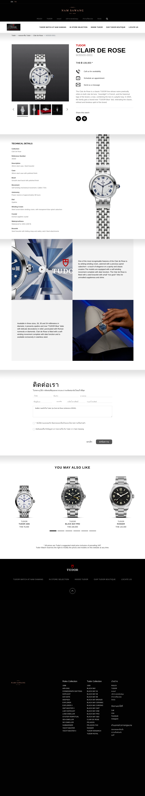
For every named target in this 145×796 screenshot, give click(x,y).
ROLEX (39, 19)
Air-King (66, 688)
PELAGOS (90, 722)
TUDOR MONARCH (94, 731)
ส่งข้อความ (104, 442)
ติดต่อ (99, 19)
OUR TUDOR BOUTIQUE (115, 27)
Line (112, 713)
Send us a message (92, 85)
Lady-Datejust (69, 711)
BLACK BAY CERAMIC (95, 702)
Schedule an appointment (94, 78)
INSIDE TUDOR (97, 27)
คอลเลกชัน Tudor (24, 35)
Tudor (14, 35)
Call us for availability (92, 71)
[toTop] (72, 591)
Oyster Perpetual (71, 717)
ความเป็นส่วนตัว (116, 732)
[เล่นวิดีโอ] (42, 269)
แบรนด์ (59, 19)
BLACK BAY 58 (92, 694)
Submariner (68, 725)
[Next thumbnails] (67, 109)
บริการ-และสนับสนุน (72, 19)
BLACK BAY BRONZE (95, 700)
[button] (42, 269)
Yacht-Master (69, 728)
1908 (64, 685)
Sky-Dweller (68, 722)
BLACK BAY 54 (92, 691)
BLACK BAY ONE (93, 711)
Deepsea (66, 700)
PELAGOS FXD (92, 725)
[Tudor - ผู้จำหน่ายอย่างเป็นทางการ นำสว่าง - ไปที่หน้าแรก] (13, 27)
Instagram (114, 719)
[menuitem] (39, 18)
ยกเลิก (89, 442)
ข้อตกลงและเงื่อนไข (117, 729)
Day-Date (66, 697)
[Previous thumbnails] (13, 109)
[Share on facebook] (78, 118)
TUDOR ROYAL (92, 734)
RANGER (90, 728)
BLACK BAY (91, 688)
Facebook (114, 716)
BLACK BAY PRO (93, 714)
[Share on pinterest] (84, 118)
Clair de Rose (38, 35)
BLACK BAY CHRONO (95, 705)
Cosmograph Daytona (72, 691)
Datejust (67, 694)
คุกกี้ (112, 735)
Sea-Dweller (68, 719)
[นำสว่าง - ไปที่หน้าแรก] (72, 10)
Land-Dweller (69, 714)
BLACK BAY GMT (93, 708)
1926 (88, 685)
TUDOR (49, 19)
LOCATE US (133, 27)
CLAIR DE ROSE (93, 719)
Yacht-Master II (69, 731)
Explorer (67, 702)
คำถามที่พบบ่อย (88, 19)
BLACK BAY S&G (93, 717)
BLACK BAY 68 (92, 697)
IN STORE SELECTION (78, 27)
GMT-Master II (68, 708)
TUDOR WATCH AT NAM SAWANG (52, 27)
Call (112, 710)
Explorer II (67, 705)
